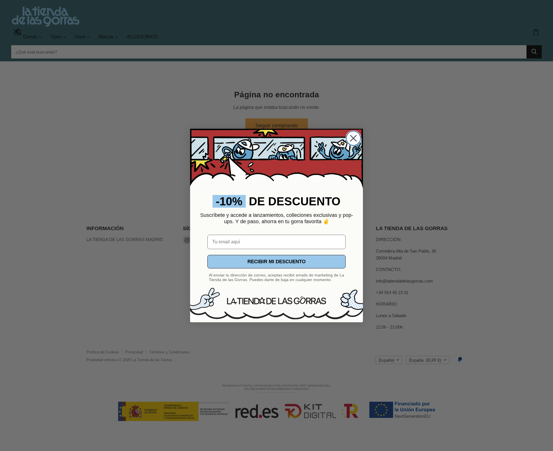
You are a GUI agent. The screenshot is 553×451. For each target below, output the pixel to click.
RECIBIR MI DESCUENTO (276, 261)
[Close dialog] (353, 138)
